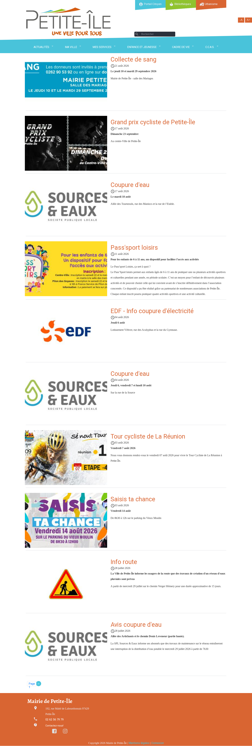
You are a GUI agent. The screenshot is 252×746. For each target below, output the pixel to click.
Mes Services (102, 47)
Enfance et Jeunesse (142, 47)
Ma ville (71, 47)
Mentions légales (139, 743)
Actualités (41, 47)
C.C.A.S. (209, 47)
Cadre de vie (181, 47)
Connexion (157, 743)
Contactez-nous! (54, 725)
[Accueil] (68, 22)
